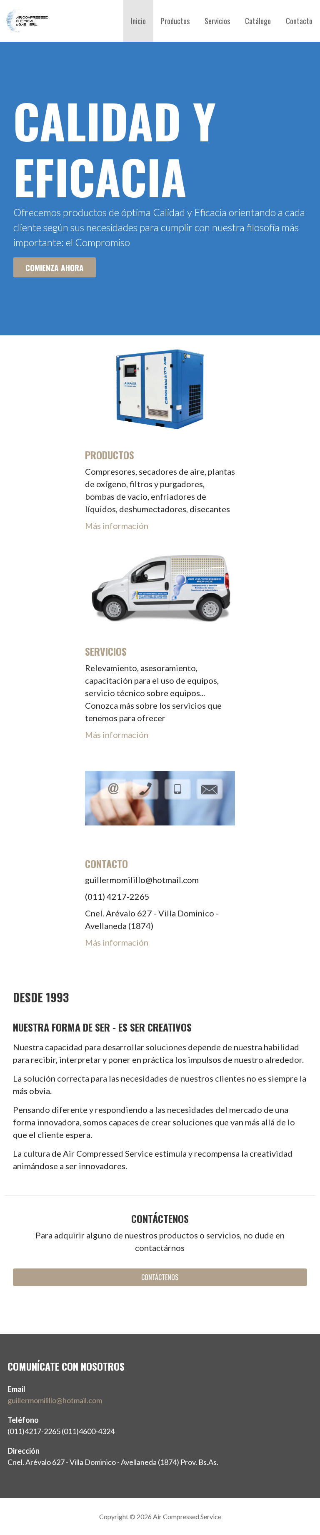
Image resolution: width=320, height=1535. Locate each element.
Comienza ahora (54, 268)
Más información (116, 526)
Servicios (217, 20)
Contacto (299, 20)
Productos (175, 20)
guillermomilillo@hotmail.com (55, 1400)
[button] (160, 1277)
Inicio (138, 20)
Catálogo (258, 20)
